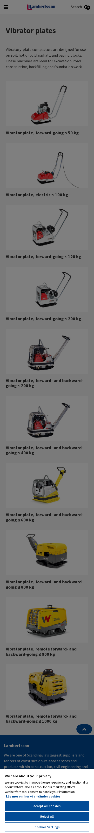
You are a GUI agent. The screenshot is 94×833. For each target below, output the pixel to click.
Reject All (47, 817)
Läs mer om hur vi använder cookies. (33, 796)
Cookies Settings (47, 827)
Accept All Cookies (47, 806)
